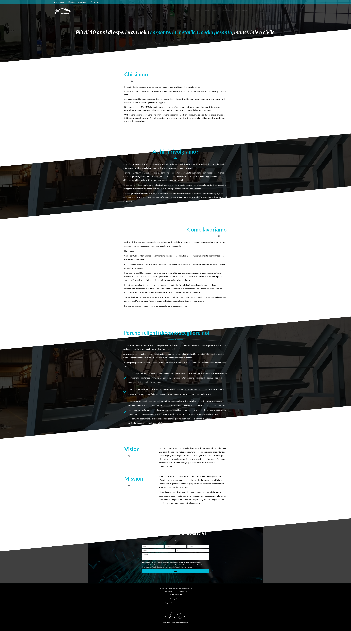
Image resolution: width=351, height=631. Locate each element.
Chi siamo (206, 11)
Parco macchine (227, 11)
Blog (237, 11)
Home (197, 11)
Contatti (245, 11)
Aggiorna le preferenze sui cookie (175, 603)
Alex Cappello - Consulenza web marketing (175, 622)
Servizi (215, 11)
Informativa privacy (163, 562)
